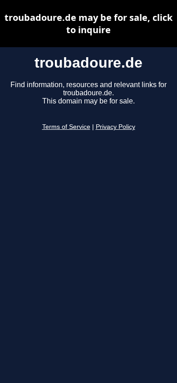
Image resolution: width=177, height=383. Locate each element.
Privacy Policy (115, 126)
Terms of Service (66, 126)
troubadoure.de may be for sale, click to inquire (88, 23)
